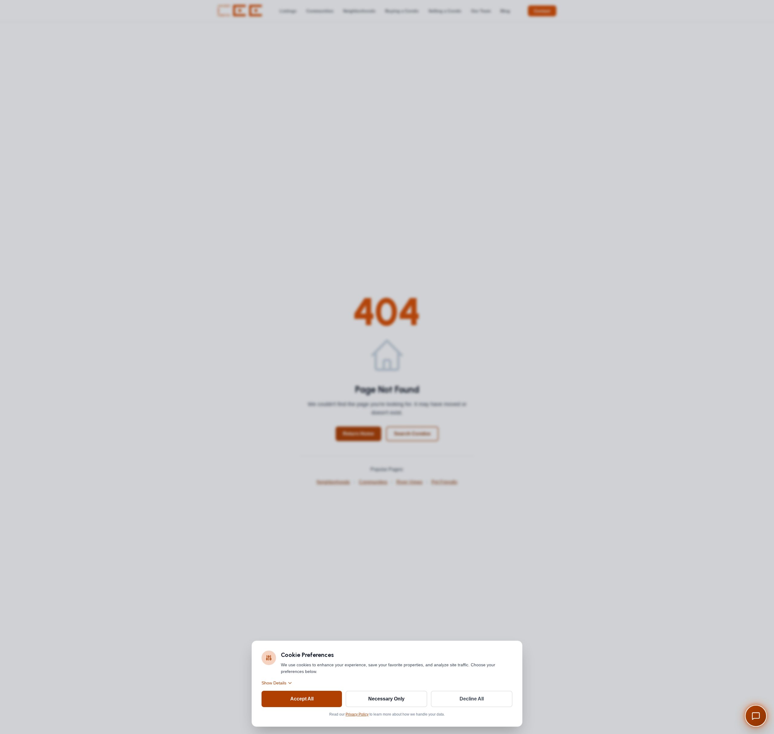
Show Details (274, 682)
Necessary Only (386, 698)
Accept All (302, 698)
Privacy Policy (357, 714)
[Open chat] (756, 716)
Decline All (472, 698)
